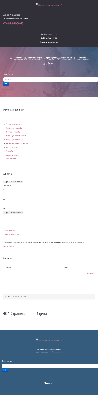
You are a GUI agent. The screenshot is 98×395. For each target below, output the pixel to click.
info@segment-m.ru (56, 352)
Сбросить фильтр (16, 182)
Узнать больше (8, 246)
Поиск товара (8, 75)
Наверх (47, 383)
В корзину (90, 273)
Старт (6, 182)
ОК (6, 83)
